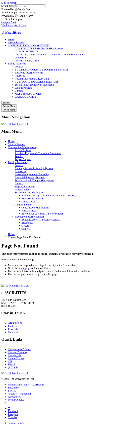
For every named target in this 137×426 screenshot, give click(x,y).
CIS (10, 361)
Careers (19, 90)
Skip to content (9, 2)
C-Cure (25, 225)
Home (11, 141)
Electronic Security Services (29, 216)
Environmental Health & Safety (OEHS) (42, 213)
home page (24, 268)
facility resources (17, 63)
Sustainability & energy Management (34, 84)
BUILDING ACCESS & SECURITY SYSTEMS (41, 69)
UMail (11, 364)
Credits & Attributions (19, 393)
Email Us (13, 329)
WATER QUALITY (26, 96)
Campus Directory (17, 352)
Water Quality (22, 189)
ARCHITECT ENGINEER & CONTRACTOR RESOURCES (49, 54)
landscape (20, 75)
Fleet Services (28, 210)
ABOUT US (15, 323)
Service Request (16, 144)
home (11, 39)
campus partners (23, 87)
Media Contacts (16, 399)
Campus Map (15, 355)
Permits (19, 156)
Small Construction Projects (29, 192)
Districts (19, 66)
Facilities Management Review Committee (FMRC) (48, 195)
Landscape (20, 171)
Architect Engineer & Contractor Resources (38, 153)
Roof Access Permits (32, 198)
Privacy (12, 390)
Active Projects (23, 150)
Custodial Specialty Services (30, 177)
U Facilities (11, 32)
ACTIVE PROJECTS (26, 51)
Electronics (27, 222)
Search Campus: (10, 12)
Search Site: (7, 6)
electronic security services (29, 72)
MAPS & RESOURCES (28, 93)
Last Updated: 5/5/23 (12, 423)
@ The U (13, 367)
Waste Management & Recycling (32, 174)
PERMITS (20, 57)
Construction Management (22, 147)
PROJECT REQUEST (27, 60)
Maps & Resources (25, 186)
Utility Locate (28, 201)
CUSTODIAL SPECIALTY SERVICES (36, 81)
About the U (14, 396)
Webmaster (14, 332)
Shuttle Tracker (16, 358)
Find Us (12, 326)
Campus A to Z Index (19, 349)
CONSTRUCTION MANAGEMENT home (39, 48)
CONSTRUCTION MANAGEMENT (29, 45)
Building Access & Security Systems (34, 168)
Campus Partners (24, 204)
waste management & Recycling (32, 78)
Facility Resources (17, 162)
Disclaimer (13, 387)
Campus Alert (8, 22)
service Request (16, 42)
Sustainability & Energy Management (34, 180)
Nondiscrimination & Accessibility (26, 384)
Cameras (26, 228)
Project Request (23, 159)
